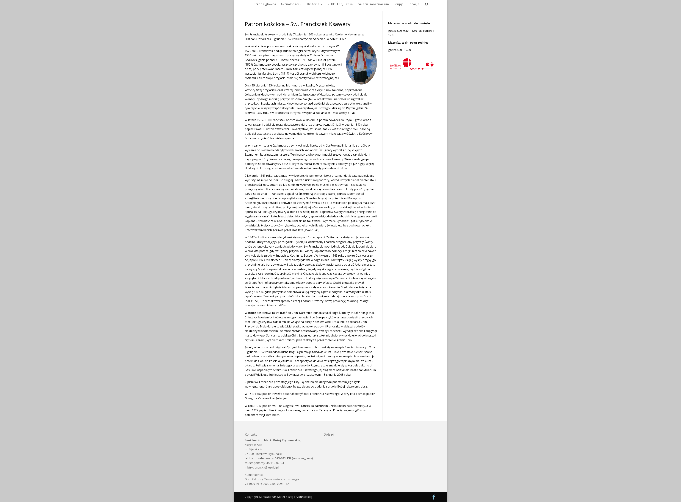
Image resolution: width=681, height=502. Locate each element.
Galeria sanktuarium (373, 4)
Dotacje (414, 4)
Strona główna (265, 4)
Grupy (398, 4)
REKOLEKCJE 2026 (340, 4)
